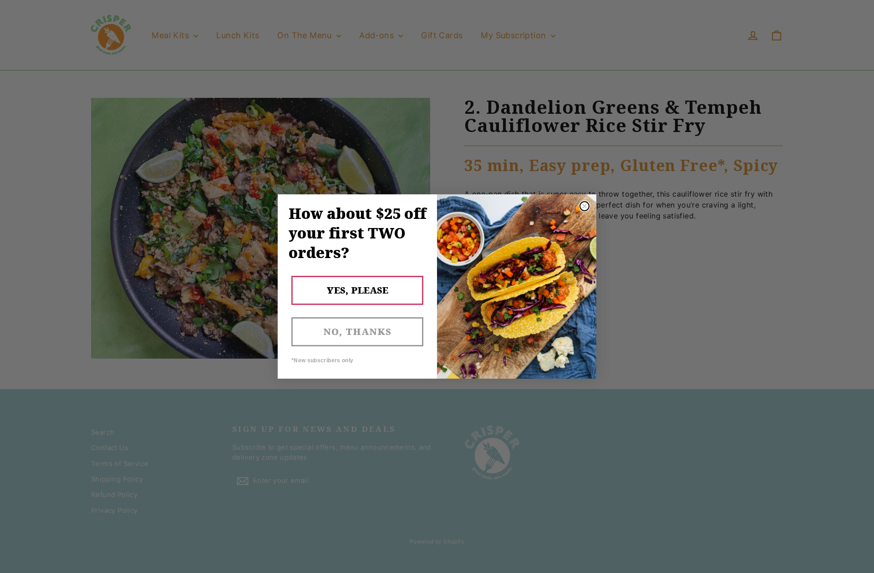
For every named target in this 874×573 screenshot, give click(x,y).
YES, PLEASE (357, 290)
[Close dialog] (584, 206)
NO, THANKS (357, 331)
